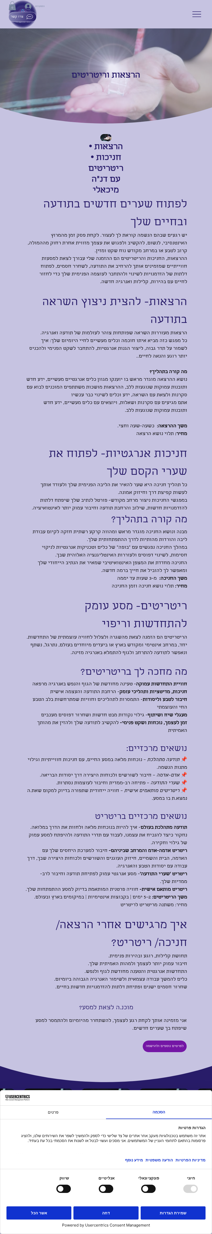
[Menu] (196, 14)
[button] (12, 5)
